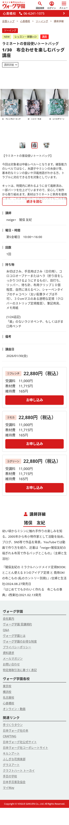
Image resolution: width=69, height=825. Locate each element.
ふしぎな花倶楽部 (14, 759)
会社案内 (8, 619)
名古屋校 (8, 697)
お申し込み (34, 400)
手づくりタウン (13, 725)
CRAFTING (9, 736)
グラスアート (11, 765)
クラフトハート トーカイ (19, 770)
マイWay (8, 788)
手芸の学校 (10, 776)
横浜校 (7, 692)
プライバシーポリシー (17, 647)
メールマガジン (13, 659)
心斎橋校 (8, 703)
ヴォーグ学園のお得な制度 (20, 641)
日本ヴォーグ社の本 (15, 730)
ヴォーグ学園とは (14, 636)
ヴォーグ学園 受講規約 (17, 624)
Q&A (6, 630)
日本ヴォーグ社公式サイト (20, 742)
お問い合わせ (11, 664)
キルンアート (11, 753)
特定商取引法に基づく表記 (20, 670)
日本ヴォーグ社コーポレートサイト (25, 748)
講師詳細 (9, 64)
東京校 (7, 686)
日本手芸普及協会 (14, 782)
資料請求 (8, 653)
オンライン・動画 (14, 709)
